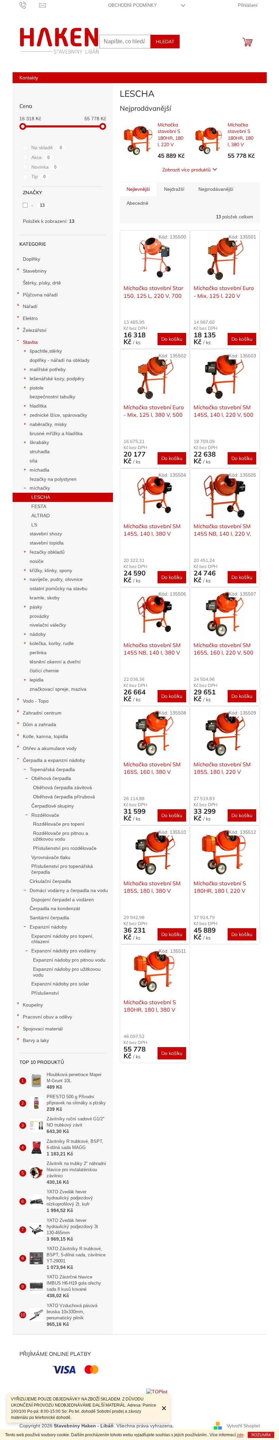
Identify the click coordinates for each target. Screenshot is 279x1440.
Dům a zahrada (39, 724)
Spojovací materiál (43, 1028)
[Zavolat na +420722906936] (29, 4)
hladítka (38, 406)
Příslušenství (45, 993)
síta (33, 460)
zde (240, 1435)
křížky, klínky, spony (51, 570)
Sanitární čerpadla (49, 917)
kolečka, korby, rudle (52, 643)
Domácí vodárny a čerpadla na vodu (69, 890)
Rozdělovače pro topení (58, 824)
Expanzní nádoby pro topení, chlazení (62, 939)
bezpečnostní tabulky (52, 396)
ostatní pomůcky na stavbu (58, 588)
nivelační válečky (48, 625)
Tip (38, 176)
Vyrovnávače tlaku (50, 857)
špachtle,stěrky (46, 351)
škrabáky (39, 442)
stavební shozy (46, 533)
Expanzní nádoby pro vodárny (63, 950)
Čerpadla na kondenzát (55, 908)
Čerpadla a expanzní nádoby (54, 760)
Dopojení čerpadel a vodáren (62, 899)
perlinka (38, 652)
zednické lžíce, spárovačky (58, 415)
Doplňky (31, 259)
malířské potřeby (48, 369)
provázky (39, 616)
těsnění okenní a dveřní (55, 661)
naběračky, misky (48, 424)
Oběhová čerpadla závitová (62, 787)
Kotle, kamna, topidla (45, 736)
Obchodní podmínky (132, 5)
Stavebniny (35, 271)
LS (34, 524)
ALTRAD (40, 515)
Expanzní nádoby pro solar (60, 983)
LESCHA (40, 497)
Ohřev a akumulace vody (50, 748)
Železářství (35, 330)
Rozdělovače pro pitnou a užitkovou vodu (60, 836)
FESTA (38, 506)
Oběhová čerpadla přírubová (64, 796)
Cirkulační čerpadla (50, 881)
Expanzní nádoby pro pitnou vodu (69, 960)
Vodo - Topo (36, 701)
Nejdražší (174, 189)
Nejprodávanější (215, 189)
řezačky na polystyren (53, 479)
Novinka (44, 167)
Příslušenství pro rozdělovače (65, 848)
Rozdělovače (45, 815)
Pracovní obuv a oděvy (47, 1017)
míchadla (39, 470)
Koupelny (33, 1005)
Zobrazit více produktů (186, 170)
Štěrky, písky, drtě (42, 283)
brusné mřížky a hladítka (56, 433)
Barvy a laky (36, 1040)
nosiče (37, 561)
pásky (36, 607)
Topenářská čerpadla (52, 769)
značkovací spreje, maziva (58, 689)
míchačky (40, 488)
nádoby (38, 634)
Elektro (30, 318)
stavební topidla (47, 543)
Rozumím (260, 1434)
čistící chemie (44, 670)
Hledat (165, 42)
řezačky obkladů (47, 552)
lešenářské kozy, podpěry (57, 378)
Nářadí (30, 306)
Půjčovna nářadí (40, 294)
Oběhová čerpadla (51, 778)
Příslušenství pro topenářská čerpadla (62, 869)
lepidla (37, 680)
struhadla (40, 451)
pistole (37, 387)
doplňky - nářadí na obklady (59, 360)
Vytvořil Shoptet (243, 1425)
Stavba (30, 342)
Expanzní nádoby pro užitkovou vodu (67, 972)
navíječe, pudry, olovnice (56, 579)
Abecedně (137, 203)
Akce (40, 157)
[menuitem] (29, 77)
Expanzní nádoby (48, 927)
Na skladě (46, 147)
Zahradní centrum (42, 713)
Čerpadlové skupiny (52, 806)
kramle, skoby (45, 597)
